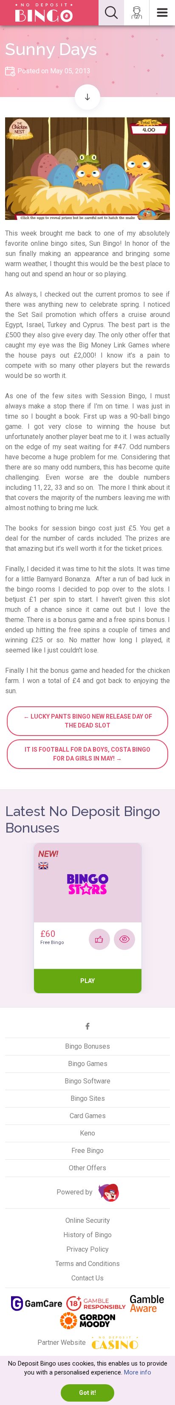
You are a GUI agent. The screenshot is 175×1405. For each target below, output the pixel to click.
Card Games (88, 1116)
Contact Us (87, 1278)
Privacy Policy (87, 1249)
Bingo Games (87, 1064)
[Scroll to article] (87, 97)
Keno (87, 1133)
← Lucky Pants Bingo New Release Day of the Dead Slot (87, 721)
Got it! (87, 1392)
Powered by (75, 1192)
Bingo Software (87, 1081)
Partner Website (62, 1342)
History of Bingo (87, 1235)
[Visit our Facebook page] (87, 1026)
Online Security (87, 1220)
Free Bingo (87, 1151)
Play (87, 980)
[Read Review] (124, 939)
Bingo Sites (88, 1098)
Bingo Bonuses (87, 1046)
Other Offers (87, 1168)
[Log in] (137, 12)
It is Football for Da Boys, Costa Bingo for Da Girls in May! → (87, 754)
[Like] (99, 939)
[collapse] (111, 12)
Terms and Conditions (87, 1264)
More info (137, 1372)
